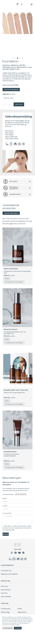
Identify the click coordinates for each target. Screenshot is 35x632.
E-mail (5, 506)
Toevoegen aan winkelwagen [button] (14, 282)
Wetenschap (5, 612)
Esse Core (4, 586)
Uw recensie (7, 513)
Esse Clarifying (6, 596)
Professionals (5, 609)
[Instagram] (12, 553)
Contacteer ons (6, 570)
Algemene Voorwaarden (9, 574)
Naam (5, 498)
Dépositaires (22, 612)
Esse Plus (4, 593)
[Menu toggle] (31, 4)
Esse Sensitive (6, 590)
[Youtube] (19, 553)
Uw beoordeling (8, 494)
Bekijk (7, 278)
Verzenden (6, 534)
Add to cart (19, 104)
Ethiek (20, 609)
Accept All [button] (18, 628)
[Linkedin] (23, 553)
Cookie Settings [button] (7, 628)
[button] (12, 58)
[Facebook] (16, 553)
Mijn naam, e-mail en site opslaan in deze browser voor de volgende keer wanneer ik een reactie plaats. (17, 528)
